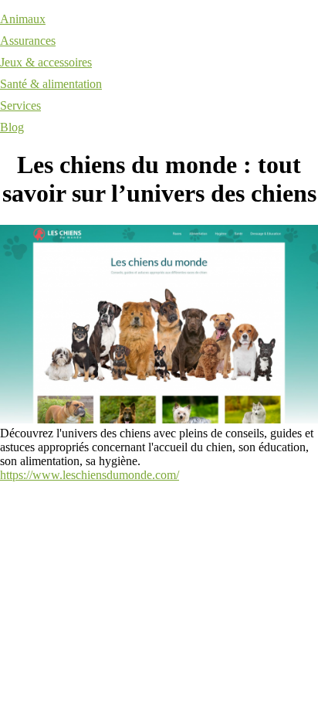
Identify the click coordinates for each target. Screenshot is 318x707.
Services (20, 105)
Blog (12, 127)
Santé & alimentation (51, 83)
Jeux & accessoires (46, 62)
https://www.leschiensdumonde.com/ (89, 474)
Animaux (23, 18)
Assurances (28, 40)
